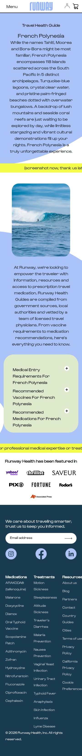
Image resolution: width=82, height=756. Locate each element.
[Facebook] (41, 553)
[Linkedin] (71, 553)
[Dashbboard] (67, 5)
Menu (12, 6)
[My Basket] (75, 6)
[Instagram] (11, 553)
